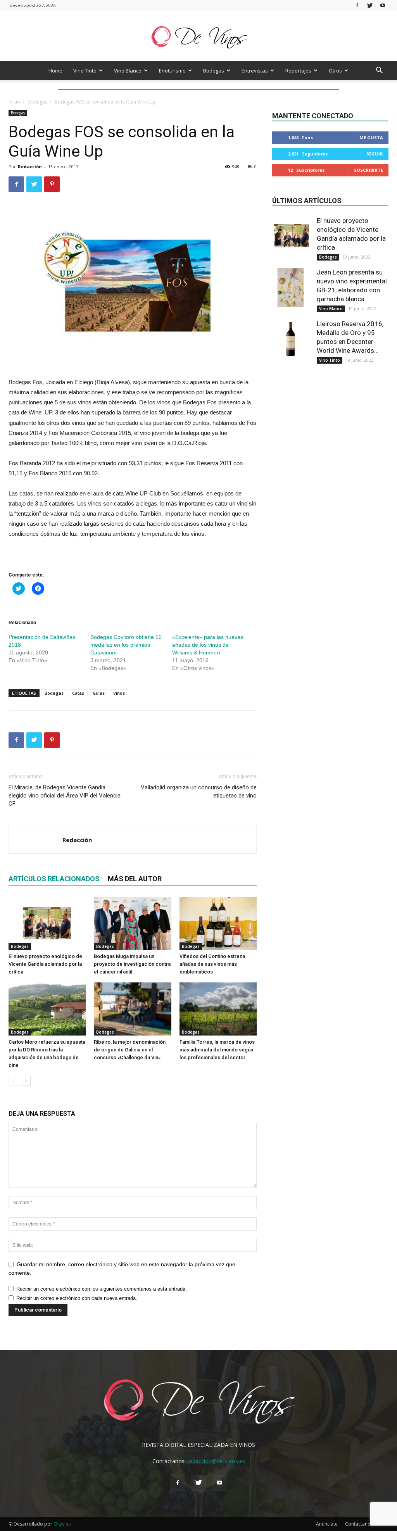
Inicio (14, 101)
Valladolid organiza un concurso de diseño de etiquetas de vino (199, 791)
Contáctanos (359, 1524)
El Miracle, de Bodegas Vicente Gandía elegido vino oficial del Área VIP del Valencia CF (65, 795)
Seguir (374, 154)
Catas (78, 693)
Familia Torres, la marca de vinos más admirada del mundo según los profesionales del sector (217, 1049)
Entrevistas (255, 70)
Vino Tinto (85, 70)
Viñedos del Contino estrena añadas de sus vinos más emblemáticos (212, 964)
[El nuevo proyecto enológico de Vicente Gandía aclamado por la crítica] (47, 923)
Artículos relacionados (54, 879)
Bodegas (213, 70)
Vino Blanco (128, 70)
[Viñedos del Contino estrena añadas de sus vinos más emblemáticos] (218, 923)
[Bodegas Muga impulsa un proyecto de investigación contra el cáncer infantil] (132, 923)
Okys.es (62, 1524)
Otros (335, 70)
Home (55, 70)
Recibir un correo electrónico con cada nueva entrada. (76, 1298)
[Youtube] (382, 5)
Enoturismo (172, 70)
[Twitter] (370, 5)
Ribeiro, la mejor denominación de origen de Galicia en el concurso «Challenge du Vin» (130, 1049)
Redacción (30, 166)
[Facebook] (357, 5)
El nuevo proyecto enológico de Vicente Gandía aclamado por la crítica (45, 964)
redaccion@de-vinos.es (216, 1461)
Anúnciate (327, 1524)
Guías (99, 693)
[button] (379, 71)
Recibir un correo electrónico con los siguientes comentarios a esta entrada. (101, 1289)
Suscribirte (368, 170)
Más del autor (135, 879)
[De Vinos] (198, 36)
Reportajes (298, 70)
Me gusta (371, 137)
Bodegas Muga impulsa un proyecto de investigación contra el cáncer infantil (132, 964)
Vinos (119, 693)
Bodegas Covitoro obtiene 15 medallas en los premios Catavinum (126, 645)
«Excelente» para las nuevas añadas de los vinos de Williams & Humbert (207, 645)
